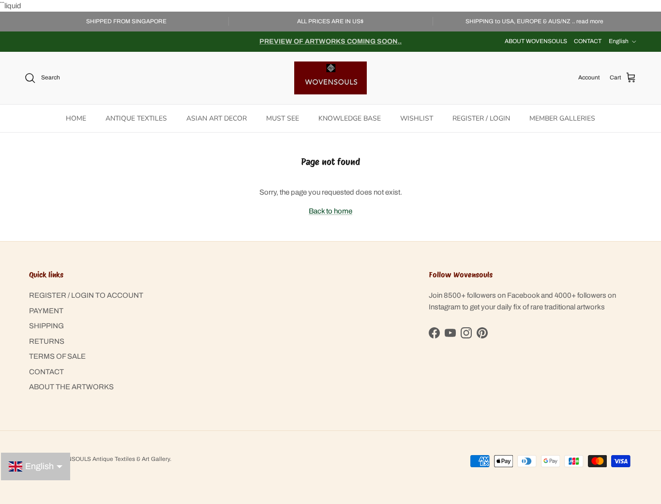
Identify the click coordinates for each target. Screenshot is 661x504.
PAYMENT (46, 311)
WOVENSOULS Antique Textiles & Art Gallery (110, 459)
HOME (76, 118)
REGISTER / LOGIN (481, 118)
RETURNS (46, 341)
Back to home (330, 211)
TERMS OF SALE (57, 356)
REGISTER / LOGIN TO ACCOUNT (86, 295)
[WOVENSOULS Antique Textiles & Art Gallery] (330, 77)
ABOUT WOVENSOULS (536, 41)
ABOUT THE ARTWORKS (71, 387)
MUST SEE (282, 118)
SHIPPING (46, 326)
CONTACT (587, 41)
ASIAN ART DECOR (216, 118)
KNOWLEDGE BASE (349, 118)
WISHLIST (416, 118)
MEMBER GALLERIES (562, 118)
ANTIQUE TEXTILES (136, 118)
